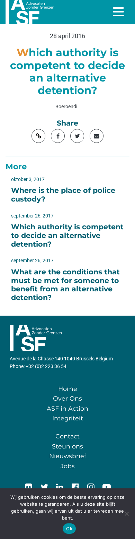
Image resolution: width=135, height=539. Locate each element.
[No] (126, 513)
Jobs (68, 466)
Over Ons (67, 398)
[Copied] (38, 136)
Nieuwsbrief (67, 456)
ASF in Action (67, 408)
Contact (67, 436)
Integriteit (67, 418)
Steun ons (67, 446)
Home (67, 388)
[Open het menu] (119, 11)
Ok (69, 528)
